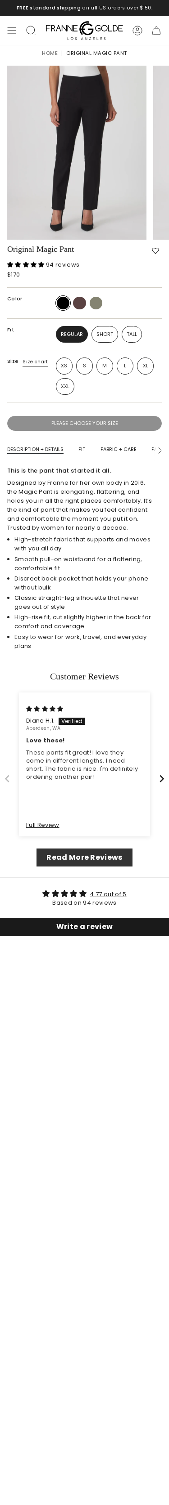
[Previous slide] (7, 778)
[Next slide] (162, 778)
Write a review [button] (84, 926)
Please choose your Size (84, 423)
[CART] (156, 30)
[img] (45, 709)
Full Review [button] (42, 825)
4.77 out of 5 (108, 894)
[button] (155, 251)
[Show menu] (12, 30)
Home (50, 53)
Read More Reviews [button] (84, 857)
